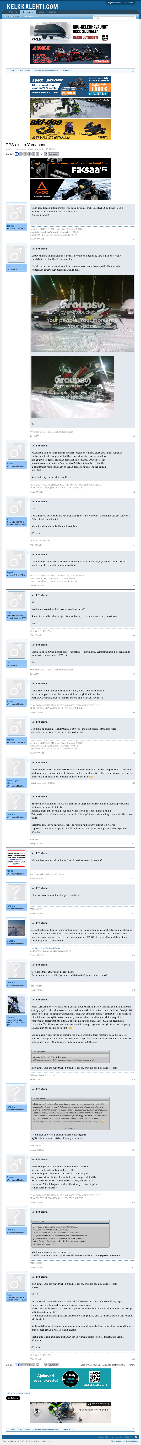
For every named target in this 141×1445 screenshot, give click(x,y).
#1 (134, 239)
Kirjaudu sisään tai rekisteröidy (121, 3)
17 (46, 154)
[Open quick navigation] (133, 70)
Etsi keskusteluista (13, 16)
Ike (8, 266)
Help (111, 1437)
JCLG (10, 871)
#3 (134, 492)
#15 (133, 990)
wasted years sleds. (14, 782)
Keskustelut (28, 12)
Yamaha (20, 149)
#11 (133, 844)
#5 (134, 586)
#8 (134, 712)
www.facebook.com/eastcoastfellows (45, 948)
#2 (134, 436)
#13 (133, 913)
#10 (133, 783)
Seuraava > (53, 154)
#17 (133, 1150)
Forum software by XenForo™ (27, 1441)
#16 (133, 1079)
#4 (134, 545)
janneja (11, 814)
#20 (133, 1359)
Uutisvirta (13, 12)
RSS (136, 1437)
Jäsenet (52, 12)
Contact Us (103, 1437)
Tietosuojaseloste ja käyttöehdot (124, 1441)
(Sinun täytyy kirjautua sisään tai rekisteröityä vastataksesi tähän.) (107, 1365)
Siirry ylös (129, 1437)
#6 (134, 635)
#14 (133, 955)
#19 (133, 1267)
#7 (134, 674)
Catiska (11, 941)
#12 (133, 878)
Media (41, 12)
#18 (133, 1202)
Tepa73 (45, 149)
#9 (134, 753)
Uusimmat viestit (31, 16)
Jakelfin (11, 1017)
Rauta (10, 463)
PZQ (9, 519)
